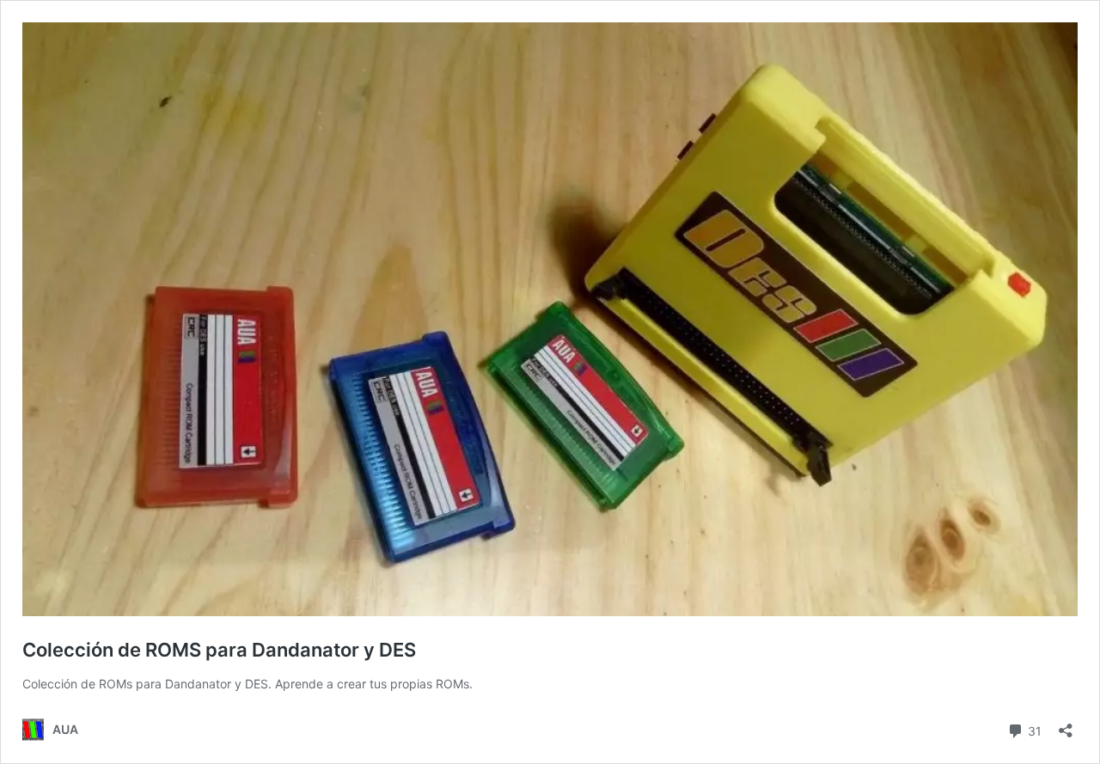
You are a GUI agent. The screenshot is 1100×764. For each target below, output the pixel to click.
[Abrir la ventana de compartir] (1066, 725)
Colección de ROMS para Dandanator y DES (219, 650)
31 (1033, 729)
